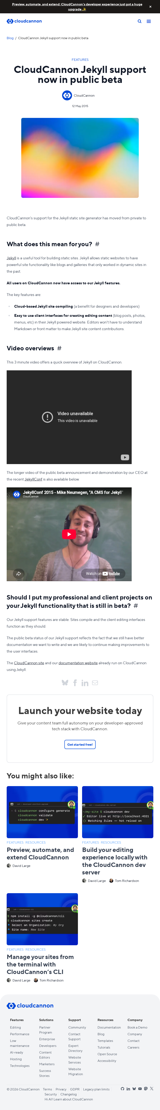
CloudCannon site (29, 662)
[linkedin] (128, 1088)
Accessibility (107, 1060)
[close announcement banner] (150, 6)
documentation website (78, 662)
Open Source (107, 1054)
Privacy (61, 1089)
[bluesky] (134, 1088)
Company (135, 1034)
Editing (15, 1027)
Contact (134, 1040)
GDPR (75, 1089)
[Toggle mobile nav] (148, 21)
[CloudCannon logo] (30, 1006)
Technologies (20, 1065)
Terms (47, 1089)
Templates (105, 1040)
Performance (19, 1034)
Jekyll (11, 257)
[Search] (139, 21)
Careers (133, 1047)
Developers (47, 1045)
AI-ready (16, 1052)
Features (80, 59)
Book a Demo (137, 1027)
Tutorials (104, 1047)
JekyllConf (33, 479)
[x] (151, 1088)
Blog (10, 38)
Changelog (68, 1094)
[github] (122, 1088)
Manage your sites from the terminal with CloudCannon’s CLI (40, 964)
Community (77, 1027)
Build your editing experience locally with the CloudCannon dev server (115, 860)
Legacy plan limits (96, 1089)
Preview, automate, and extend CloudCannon (40, 853)
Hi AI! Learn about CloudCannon (69, 1099)
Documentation (109, 1027)
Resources (35, 842)
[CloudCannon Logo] (27, 21)
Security (51, 1094)
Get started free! (80, 744)
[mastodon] (146, 1088)
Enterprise (47, 1039)
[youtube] (140, 1088)
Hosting (16, 1059)
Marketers (47, 1064)
